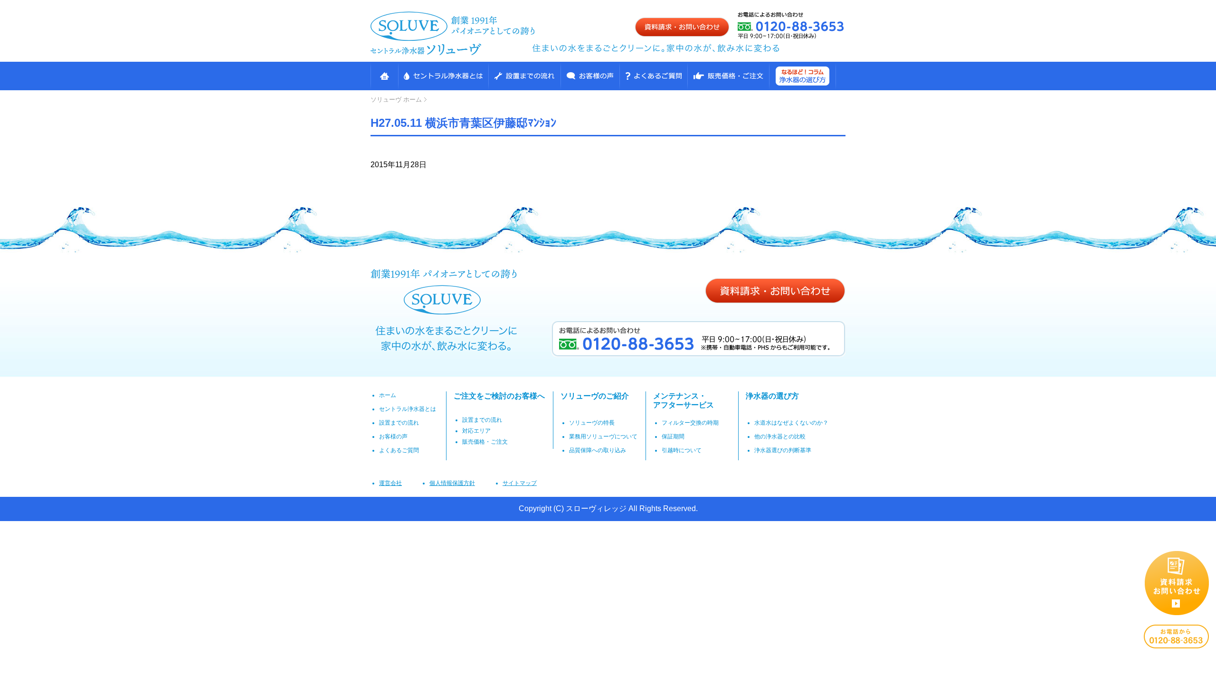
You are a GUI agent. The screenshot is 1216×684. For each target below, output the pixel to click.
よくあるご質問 (399, 450)
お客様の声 (589, 76)
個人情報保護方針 (452, 483)
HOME (384, 76)
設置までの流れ (524, 76)
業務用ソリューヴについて (603, 436)
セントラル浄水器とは (443, 76)
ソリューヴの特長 (592, 422)
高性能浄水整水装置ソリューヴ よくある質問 (653, 76)
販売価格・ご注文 (728, 76)
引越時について (682, 450)
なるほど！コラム (802, 76)
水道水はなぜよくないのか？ (791, 422)
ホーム (396, 99)
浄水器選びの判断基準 (782, 450)
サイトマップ (520, 483)
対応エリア (476, 431)
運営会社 (390, 483)
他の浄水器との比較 (780, 436)
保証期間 (673, 436)
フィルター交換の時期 (690, 422)
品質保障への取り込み (597, 450)
